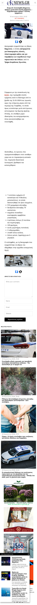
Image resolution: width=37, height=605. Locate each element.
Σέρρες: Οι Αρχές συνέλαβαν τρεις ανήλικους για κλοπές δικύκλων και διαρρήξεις (17, 437)
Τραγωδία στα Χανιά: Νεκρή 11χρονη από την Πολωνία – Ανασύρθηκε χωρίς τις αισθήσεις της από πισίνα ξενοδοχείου (19, 592)
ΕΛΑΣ (7, 95)
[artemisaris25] (18, 493)
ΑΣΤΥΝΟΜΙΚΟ (19, 18)
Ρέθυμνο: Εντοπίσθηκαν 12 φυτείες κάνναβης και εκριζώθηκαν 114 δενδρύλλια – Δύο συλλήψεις (17, 400)
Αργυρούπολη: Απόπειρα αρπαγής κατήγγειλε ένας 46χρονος (18, 560)
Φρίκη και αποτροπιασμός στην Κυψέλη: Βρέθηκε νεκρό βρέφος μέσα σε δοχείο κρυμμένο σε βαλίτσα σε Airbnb (19, 576)
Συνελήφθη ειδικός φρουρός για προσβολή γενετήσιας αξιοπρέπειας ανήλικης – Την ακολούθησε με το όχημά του (17, 363)
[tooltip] (16, 41)
